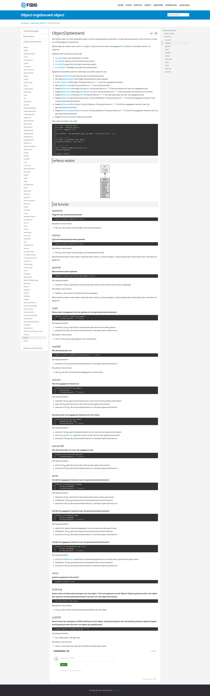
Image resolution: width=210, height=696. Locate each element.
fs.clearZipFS (60, 67)
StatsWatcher (28, 245)
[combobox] (178, 15)
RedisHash (27, 191)
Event (26, 86)
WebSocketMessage (31, 280)
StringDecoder (29, 252)
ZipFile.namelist (67, 76)
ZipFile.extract (66, 88)
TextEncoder (28, 267)
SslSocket (27, 239)
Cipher (26, 63)
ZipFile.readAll (67, 85)
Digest (26, 76)
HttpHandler (28, 127)
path (87, 88)
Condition (27, 66)
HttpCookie (28, 124)
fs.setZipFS (59, 64)
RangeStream (29, 185)
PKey (25, 181)
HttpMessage (28, 130)
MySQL (26, 175)
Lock (25, 162)
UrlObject (27, 274)
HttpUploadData (29, 146)
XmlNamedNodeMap (31, 322)
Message (27, 172)
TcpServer (27, 261)
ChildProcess (28, 60)
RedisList (27, 194)
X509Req (27, 296)
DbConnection (29, 70)
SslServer (27, 236)
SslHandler (28, 232)
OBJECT (147, 5)
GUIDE (129, 5)
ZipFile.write (65, 98)
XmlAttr (26, 299)
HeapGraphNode (30, 111)
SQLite (26, 207)
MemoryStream (29, 169)
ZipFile (26, 338)
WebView (27, 283)
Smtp (25, 226)
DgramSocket (28, 73)
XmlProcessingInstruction (33, 331)
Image (26, 153)
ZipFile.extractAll (67, 95)
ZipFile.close (65, 117)
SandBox (27, 210)
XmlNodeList (28, 328)
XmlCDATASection (30, 303)
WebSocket (28, 277)
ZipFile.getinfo (69, 79)
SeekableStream (29, 216)
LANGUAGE (184, 5)
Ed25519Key (28, 82)
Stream (26, 248)
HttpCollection (29, 121)
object (26, 341)
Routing (26, 204)
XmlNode (27, 325)
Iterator (26, 156)
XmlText (26, 334)
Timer (26, 271)
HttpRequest (28, 137)
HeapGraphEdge (30, 108)
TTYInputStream (30, 255)
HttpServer (28, 143)
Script (26, 213)
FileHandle (27, 102)
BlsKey (26, 47)
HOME (121, 5)
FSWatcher (27, 92)
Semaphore (28, 220)
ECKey (26, 79)
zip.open (58, 58)
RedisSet (27, 197)
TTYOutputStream (30, 258)
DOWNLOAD (171, 5)
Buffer (26, 51)
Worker (26, 287)
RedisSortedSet (29, 200)
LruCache (27, 165)
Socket (26, 229)
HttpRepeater (28, 133)
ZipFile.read (65, 82)
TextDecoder (28, 264)
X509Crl (26, 293)
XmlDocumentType (30, 315)
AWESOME (158, 5)
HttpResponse (29, 140)
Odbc (26, 178)
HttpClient (27, 118)
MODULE (138, 5)
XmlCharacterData (30, 306)
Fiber (25, 95)
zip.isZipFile (60, 61)
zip (69, 39)
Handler (27, 105)
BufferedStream (29, 54)
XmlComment (28, 309)
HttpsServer (28, 149)
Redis (26, 188)
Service (26, 223)
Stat (25, 242)
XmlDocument (29, 312)
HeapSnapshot (29, 114)
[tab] (34, 31)
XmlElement (28, 319)
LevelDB (26, 159)
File (25, 98)
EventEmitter (28, 89)
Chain (26, 57)
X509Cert (27, 290)
